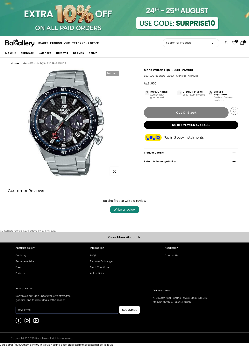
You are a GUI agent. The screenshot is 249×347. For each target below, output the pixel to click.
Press (19, 267)
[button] (178, 138)
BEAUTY (43, 43)
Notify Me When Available (191, 125)
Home (15, 63)
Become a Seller (25, 261)
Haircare (45, 53)
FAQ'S (93, 255)
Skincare (27, 53)
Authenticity (97, 273)
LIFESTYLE (62, 53)
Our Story (21, 255)
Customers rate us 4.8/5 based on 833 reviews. (28, 230)
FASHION (56, 43)
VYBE (67, 43)
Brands (78, 53)
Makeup (10, 53)
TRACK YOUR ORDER (85, 43)
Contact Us (171, 255)
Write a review (125, 209)
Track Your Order (100, 267)
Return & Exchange (101, 261)
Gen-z (93, 53)
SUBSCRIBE (129, 310)
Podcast (20, 273)
